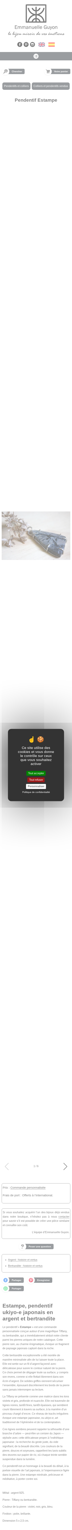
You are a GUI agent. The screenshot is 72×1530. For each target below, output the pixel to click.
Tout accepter (36, 773)
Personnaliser (36, 786)
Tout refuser (36, 779)
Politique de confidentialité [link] (36, 792)
